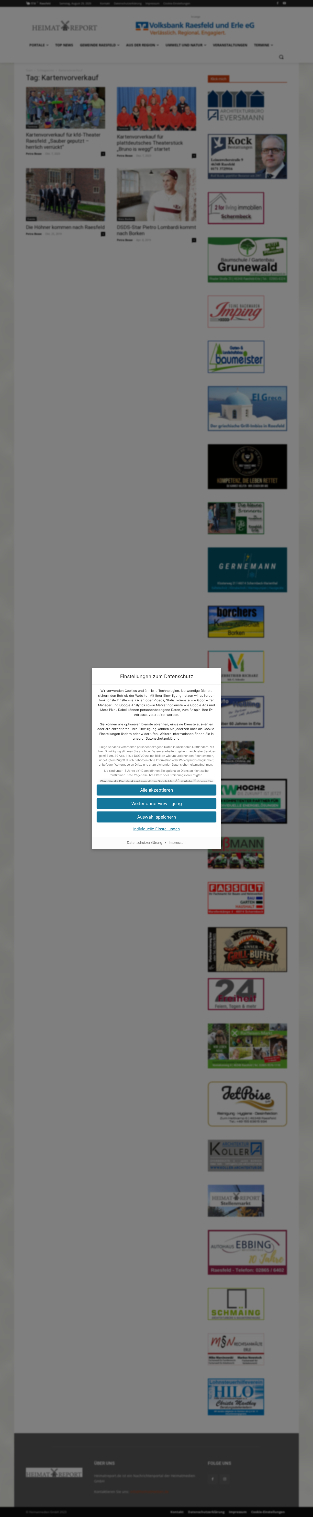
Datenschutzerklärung (162, 738)
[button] (156, 790)
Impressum (177, 842)
